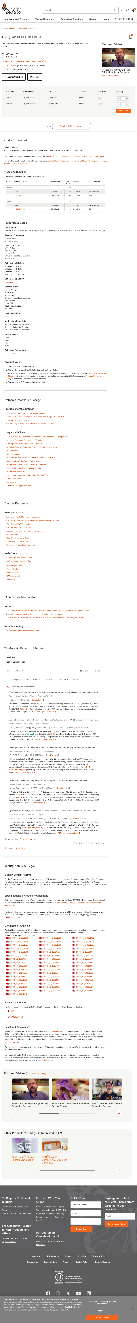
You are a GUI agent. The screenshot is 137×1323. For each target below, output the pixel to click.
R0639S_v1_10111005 (84, 966)
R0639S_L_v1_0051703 (51, 948)
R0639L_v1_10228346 (51, 980)
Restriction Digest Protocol (18, 420)
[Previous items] (15, 1113)
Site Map (82, 1256)
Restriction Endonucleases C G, (59, 156)
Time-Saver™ (10, 66)
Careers (68, 1256)
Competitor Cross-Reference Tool (19, 558)
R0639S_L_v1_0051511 (18, 945)
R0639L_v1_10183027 (17, 976)
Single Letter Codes (14, 479)
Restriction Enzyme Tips (16, 472)
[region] (68, 1309)
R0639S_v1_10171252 (84, 973)
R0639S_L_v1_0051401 (84, 938)
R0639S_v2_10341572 (18, 994)
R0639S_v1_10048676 (18, 955)
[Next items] (119, 1113)
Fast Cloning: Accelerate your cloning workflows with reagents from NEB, (78, 161)
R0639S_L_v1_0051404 (18, 941)
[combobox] (77, 10)
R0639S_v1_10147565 (18, 973)
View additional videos (110, 75)
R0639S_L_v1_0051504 (84, 941)
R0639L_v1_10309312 (51, 987)
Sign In (100, 98)
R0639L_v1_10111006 (50, 966)
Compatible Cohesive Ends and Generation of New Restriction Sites (32, 520)
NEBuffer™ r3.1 (20, 195)
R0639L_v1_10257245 (17, 983)
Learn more (48, 1060)
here (11, 887)
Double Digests (12, 451)
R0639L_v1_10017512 (51, 952)
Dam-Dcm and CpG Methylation (18, 524)
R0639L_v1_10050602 (51, 955)
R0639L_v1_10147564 (84, 969)
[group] (67, 1094)
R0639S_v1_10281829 (18, 987)
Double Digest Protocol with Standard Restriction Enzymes (31, 424)
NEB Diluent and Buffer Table (17, 538)
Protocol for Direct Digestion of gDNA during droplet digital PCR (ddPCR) (36, 417)
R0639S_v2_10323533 (51, 990)
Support (36, 1256)
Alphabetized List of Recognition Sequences (23, 517)
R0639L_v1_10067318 (17, 959)
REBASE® (10, 580)
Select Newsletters (116, 1224)
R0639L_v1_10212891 (84, 976)
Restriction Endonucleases (19, 28)
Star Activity (11, 482)
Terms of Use (98, 1256)
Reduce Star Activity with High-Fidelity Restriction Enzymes (116, 71)
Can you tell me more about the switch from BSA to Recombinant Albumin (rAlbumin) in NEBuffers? (46, 618)
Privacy (66, 1262)
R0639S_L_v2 (14, 917)
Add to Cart (123, 111)
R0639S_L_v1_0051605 (84, 945)
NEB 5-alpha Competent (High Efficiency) (54, 1159)
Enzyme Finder (12, 569)
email (46, 1210)
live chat (46, 1213)
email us (5, 1213)
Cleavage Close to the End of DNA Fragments (24, 444)
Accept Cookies (102, 1317)
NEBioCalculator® (13, 576)
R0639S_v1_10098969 (18, 966)
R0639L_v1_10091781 (17, 962)
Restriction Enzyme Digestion (15, 163)
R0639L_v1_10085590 (84, 959)
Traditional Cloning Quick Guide (18, 486)
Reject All (102, 1311)
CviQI (13, 1011)
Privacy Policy (49, 1310)
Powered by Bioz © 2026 (15, 848)
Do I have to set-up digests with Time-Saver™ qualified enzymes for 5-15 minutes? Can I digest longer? (48, 611)
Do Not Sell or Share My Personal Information (102, 1303)
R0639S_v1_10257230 (51, 983)
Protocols (34, 77)
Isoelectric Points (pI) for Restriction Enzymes (24, 531)
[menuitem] (17, 19)
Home (4, 28)
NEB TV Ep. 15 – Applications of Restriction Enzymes (107, 1104)
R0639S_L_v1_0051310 (51, 938)
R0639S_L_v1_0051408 (51, 941)
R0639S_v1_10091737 (51, 962)
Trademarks (32, 1262)
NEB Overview (52, 1256)
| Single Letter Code (21, 61)
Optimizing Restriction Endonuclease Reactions (26, 413)
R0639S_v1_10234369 (84, 980)
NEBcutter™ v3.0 (13, 573)
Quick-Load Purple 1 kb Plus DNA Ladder (24, 1157)
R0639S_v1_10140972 (51, 969)
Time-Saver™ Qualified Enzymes (19, 541)
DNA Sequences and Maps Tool (18, 561)
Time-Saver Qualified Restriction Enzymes (88, 156)
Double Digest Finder (14, 566)
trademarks (54, 1031)
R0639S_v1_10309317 (84, 987)
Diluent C (10, 282)
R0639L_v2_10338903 (84, 990)
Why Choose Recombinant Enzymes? (21, 545)
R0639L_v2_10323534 (17, 990)
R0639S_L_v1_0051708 (84, 948)
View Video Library (39, 1074)
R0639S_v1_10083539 (51, 959)
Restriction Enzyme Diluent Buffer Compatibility (24, 468)
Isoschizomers (7, 61)
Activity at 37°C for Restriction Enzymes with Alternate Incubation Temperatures (37, 437)
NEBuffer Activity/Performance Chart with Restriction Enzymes (30, 458)
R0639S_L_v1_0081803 (18, 952)
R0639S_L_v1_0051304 (18, 938)
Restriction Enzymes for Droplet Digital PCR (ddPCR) (27, 475)
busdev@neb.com (12, 1042)
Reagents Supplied (14, 77)
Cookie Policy (82, 1262)
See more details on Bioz (97, 848)
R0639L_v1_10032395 (84, 952)
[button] (114, 10)
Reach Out (81, 1229)
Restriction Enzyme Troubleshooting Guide (23, 631)
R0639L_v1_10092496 (84, 962)
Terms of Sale (50, 1262)
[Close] (133, 1309)
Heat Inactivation (13, 454)
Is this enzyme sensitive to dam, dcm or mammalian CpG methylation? (35, 614)
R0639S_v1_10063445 (84, 955)
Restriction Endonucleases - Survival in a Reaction (26, 465)
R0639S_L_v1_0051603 (51, 945)
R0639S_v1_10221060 (18, 980)
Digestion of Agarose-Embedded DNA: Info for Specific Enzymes (31, 447)
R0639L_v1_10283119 (83, 983)
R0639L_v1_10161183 (50, 973)
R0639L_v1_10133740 (17, 969)
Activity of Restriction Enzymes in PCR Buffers (24, 440)
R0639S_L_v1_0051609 (18, 948)
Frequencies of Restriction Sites (18, 527)
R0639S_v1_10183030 (51, 976)
